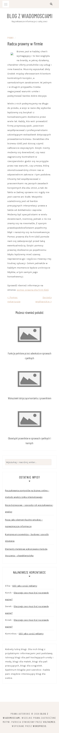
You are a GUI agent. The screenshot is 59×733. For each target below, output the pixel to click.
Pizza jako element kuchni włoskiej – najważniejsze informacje (24, 523)
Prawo (10, 37)
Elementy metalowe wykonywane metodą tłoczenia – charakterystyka (26, 552)
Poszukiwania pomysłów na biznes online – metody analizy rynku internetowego (27, 493)
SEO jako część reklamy (24, 586)
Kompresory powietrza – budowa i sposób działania (27, 537)
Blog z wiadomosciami (29, 15)
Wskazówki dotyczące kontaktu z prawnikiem (29, 398)
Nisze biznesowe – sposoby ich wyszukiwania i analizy (29, 508)
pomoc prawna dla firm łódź (33, 289)
